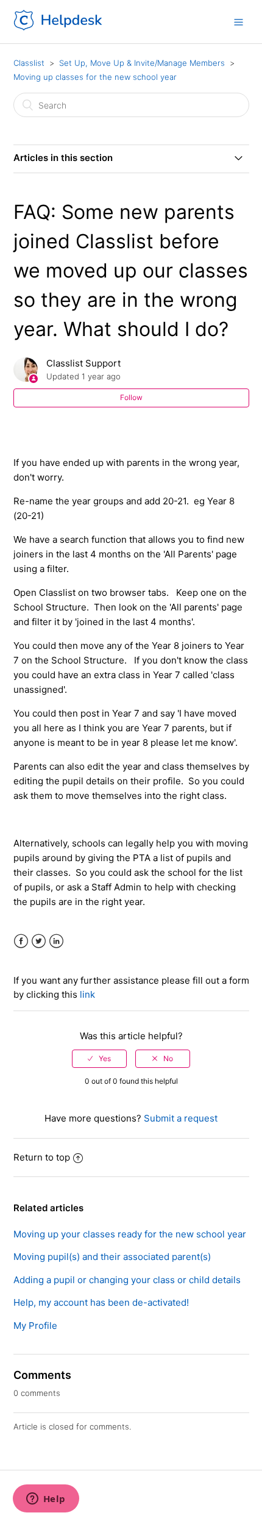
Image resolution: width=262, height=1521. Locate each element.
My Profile (35, 1325)
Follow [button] (131, 397)
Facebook (21, 941)
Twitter (38, 941)
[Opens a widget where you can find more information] (45, 1499)
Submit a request (181, 1118)
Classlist (28, 63)
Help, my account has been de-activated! (101, 1302)
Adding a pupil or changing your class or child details (127, 1280)
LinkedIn (56, 941)
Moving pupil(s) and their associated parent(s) (112, 1256)
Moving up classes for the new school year (95, 77)
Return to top (41, 1157)
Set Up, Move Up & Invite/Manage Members (142, 63)
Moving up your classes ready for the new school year (129, 1234)
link (87, 994)
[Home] (58, 28)
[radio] (99, 1059)
